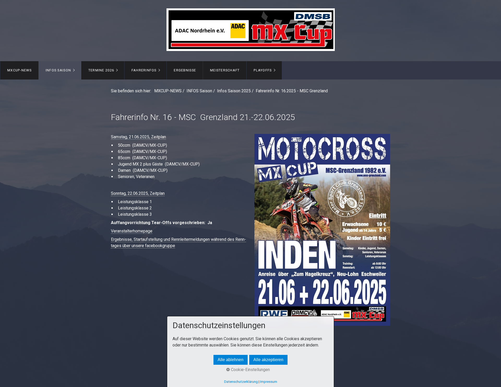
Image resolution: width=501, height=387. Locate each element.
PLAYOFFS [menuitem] (263, 70)
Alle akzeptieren (268, 359)
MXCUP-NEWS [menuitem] (19, 70)
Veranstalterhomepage (131, 231)
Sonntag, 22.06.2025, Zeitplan (138, 193)
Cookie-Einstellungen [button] (250, 369)
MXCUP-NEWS (168, 90)
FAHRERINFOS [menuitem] (144, 70)
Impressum (268, 382)
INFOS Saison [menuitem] (58, 70)
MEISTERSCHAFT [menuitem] (225, 70)
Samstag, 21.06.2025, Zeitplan (138, 136)
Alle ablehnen (230, 359)
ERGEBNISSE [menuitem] (185, 70)
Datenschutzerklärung (241, 382)
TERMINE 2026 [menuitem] (101, 70)
